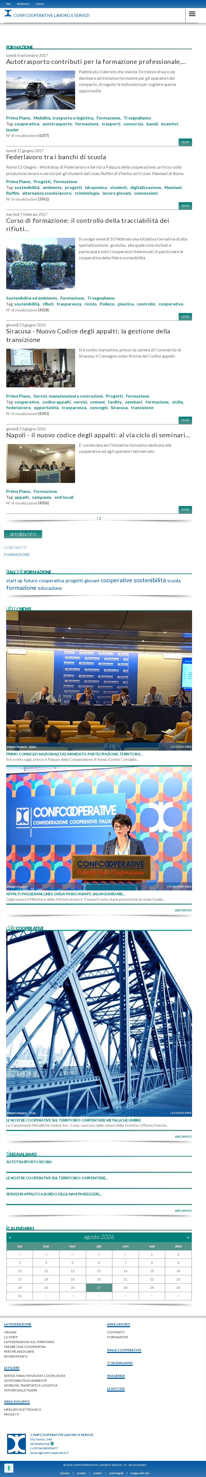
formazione (86, 124)
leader (12, 130)
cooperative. (171, 304)
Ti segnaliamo (137, 118)
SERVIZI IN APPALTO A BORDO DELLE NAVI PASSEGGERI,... (54, 1194)
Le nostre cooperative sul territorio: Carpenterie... (57, 1178)
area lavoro (118, 1324)
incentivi (169, 124)
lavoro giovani (116, 193)
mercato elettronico (22, 1409)
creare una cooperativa (25, 1347)
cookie (81, 1473)
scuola (174, 580)
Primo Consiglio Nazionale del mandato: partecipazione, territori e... (74, 754)
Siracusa (119, 407)
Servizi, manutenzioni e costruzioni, (69, 396)
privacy (64, 1473)
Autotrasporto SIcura (29, 1161)
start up (14, 580)
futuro (31, 580)
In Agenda (116, 1376)
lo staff (11, 1337)
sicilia (177, 402)
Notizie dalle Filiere (20, 1390)
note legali (116, 1473)
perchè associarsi (19, 1351)
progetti (73, 187)
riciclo (90, 304)
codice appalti (56, 402)
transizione (142, 407)
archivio (183, 910)
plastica (126, 304)
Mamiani (173, 187)
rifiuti (48, 304)
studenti (118, 187)
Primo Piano (17, 747)
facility (115, 402)
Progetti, (43, 181)
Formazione (65, 181)
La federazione (17, 1324)
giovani (91, 580)
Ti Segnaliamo (120, 1363)
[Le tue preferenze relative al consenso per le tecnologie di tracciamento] (8, 1468)
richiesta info (16, 1356)
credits (97, 1473)
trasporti (111, 124)
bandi (152, 124)
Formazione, (109, 118)
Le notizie (116, 1389)
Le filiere (12, 1368)
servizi (80, 402)
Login (40, 3)
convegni (99, 407)
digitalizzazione (145, 187)
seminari (133, 402)
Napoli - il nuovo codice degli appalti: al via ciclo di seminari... (98, 435)
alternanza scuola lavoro (46, 193)
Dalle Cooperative (124, 1350)
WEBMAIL (23, 3)
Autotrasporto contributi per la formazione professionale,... (96, 61)
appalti (21, 497)
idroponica (96, 187)
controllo (146, 304)
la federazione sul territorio (29, 1342)
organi (10, 1332)
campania (41, 497)
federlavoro (18, 407)
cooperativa (26, 124)
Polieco (107, 304)
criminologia (87, 193)
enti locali (63, 497)
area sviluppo (17, 1401)
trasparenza (69, 304)
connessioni (146, 193)
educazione (50, 588)
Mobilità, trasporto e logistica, (64, 118)
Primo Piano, (18, 118)
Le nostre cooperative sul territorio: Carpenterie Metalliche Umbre (73, 1120)
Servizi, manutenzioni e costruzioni (34, 1376)
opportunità (46, 407)
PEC (8, 3)
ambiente (52, 187)
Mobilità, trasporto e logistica (30, 1385)
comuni (97, 402)
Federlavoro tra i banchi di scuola (56, 157)
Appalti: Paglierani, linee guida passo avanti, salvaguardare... (65, 894)
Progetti (11, 1414)
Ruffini (12, 193)
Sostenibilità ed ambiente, (32, 298)
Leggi (185, 142)
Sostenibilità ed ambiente (25, 1380)
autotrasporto (57, 124)
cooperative (26, 402)
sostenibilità (26, 187)
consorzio (133, 124)
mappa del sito (140, 1473)
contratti (115, 1332)
